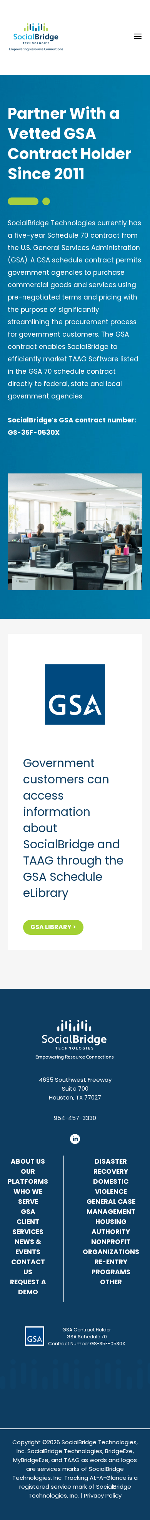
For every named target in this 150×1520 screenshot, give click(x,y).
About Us (28, 1161)
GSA (28, 1211)
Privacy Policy (103, 1495)
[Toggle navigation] (137, 36)
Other (111, 1282)
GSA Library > (53, 927)
